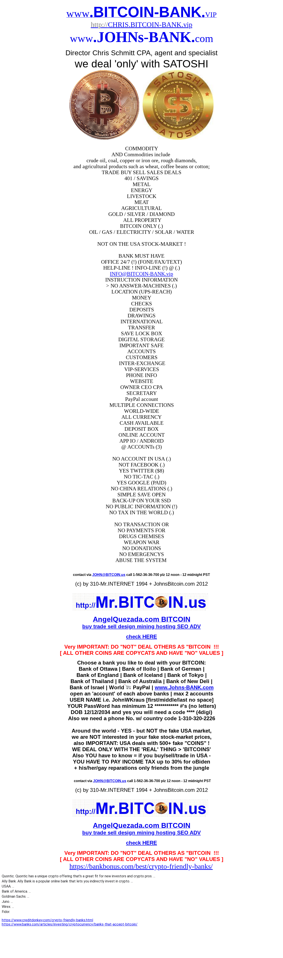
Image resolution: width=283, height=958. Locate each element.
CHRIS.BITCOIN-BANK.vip (141, 25)
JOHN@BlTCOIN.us (108, 575)
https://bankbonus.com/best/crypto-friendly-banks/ (141, 866)
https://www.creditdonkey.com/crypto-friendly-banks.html (47, 920)
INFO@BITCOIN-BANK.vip (141, 274)
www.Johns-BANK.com (184, 687)
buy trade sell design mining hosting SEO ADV (141, 626)
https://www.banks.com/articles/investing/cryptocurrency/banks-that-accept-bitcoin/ (70, 924)
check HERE (141, 637)
